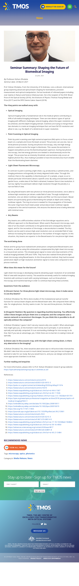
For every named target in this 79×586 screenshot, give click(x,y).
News (30, 458)
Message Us (40, 531)
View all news (17, 447)
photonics (30, 453)
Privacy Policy (36, 558)
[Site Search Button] (75, 6)
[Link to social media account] (42, 524)
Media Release (20, 458)
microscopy (14, 453)
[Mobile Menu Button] (69, 6)
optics (22, 453)
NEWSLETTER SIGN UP (55, 7)
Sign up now (39, 491)
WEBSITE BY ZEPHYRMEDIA (51, 558)
